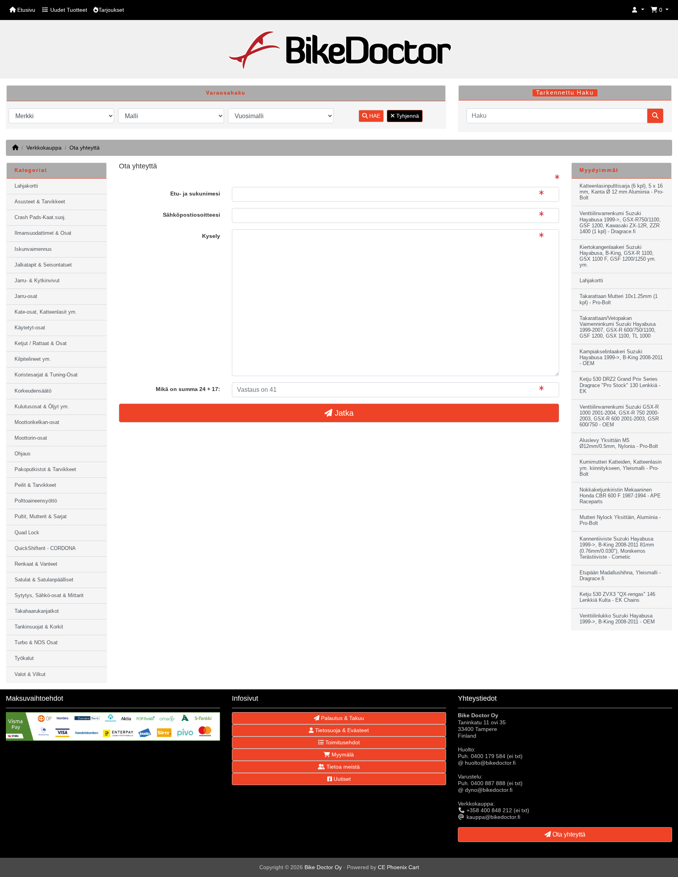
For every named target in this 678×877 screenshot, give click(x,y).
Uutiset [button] (341, 779)
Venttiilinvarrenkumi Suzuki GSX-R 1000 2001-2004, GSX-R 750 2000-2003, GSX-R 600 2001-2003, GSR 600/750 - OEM (619, 416)
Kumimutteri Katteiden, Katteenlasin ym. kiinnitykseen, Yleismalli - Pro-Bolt (621, 468)
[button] (638, 10)
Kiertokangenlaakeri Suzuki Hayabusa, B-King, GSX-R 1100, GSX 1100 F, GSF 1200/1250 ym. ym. (618, 256)
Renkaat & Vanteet (36, 564)
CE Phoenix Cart (398, 867)
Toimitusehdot (342, 742)
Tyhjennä (407, 116)
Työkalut (24, 658)
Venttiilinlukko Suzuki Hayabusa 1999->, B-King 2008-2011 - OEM (617, 619)
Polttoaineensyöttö (36, 501)
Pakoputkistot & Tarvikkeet (45, 469)
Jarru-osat (26, 296)
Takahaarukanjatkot (37, 611)
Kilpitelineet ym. (33, 359)
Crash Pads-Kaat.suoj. (40, 217)
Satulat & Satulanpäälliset (44, 580)
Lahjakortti (26, 186)
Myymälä (342, 754)
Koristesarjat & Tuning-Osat (46, 375)
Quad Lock (27, 532)
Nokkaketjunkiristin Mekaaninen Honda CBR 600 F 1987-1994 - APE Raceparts (620, 495)
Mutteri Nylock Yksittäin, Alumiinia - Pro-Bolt (620, 520)
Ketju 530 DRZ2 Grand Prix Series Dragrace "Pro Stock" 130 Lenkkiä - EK (620, 385)
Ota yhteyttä (84, 147)
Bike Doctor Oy (323, 867)
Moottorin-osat (31, 438)
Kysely (211, 236)
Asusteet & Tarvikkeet (40, 202)
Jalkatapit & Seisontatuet (43, 265)
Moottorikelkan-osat (37, 422)
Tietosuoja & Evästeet (341, 730)
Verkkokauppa (44, 147)
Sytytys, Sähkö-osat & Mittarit (49, 595)
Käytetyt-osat (30, 328)
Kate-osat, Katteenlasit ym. (46, 312)
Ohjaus (23, 454)
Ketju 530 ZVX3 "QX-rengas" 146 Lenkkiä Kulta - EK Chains (617, 597)
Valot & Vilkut (30, 674)
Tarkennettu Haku (565, 93)
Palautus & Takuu (341, 718)
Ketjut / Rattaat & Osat (41, 343)
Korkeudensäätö (33, 391)
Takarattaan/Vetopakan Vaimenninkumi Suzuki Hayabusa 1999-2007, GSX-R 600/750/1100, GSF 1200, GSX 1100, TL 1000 (618, 327)
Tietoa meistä (342, 767)
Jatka (343, 413)
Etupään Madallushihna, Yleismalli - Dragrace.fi (620, 575)
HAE (374, 116)
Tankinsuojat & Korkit (39, 627)
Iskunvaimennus (33, 249)
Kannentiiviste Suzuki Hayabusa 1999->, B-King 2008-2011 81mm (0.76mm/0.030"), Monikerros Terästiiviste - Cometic (617, 547)
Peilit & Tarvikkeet (35, 485)
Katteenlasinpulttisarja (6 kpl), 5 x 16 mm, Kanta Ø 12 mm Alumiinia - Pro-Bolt (621, 192)
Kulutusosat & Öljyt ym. (42, 406)
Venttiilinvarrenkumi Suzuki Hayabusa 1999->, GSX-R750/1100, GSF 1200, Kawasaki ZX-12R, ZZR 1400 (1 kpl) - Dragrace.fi (620, 222)
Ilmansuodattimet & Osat (43, 233)
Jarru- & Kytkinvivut (37, 280)
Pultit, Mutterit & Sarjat (41, 516)
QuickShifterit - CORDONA (45, 548)
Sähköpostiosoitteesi (191, 215)
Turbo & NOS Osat (36, 642)
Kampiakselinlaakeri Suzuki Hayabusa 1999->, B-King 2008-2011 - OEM (621, 357)
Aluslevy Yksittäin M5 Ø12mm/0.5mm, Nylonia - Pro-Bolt (619, 443)
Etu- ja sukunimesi (195, 193)
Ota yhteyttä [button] (568, 834)
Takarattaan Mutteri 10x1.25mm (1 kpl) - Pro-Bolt (619, 299)
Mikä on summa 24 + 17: (188, 389)
